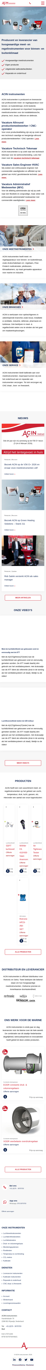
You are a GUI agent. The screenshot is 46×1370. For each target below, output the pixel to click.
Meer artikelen (23, 598)
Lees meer (30, 200)
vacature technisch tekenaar (26, 158)
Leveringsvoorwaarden (12, 1303)
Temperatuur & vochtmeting (13, 1254)
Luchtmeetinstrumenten (12, 1233)
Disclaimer (30, 1365)
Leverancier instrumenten (12, 1273)
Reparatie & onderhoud (12, 1280)
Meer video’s (23, 763)
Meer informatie (7, 871)
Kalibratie (6, 1261)
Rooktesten (7, 1250)
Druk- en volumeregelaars (13, 1244)
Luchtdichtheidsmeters (11, 1237)
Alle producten (23, 952)
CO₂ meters (7, 1257)
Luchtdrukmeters (9, 1240)
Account (6, 1296)
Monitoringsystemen (11, 1247)
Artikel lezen (9, 474)
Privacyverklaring (18, 1365)
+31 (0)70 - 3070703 (13, 1326)
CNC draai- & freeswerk (12, 1284)
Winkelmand (8, 1300)
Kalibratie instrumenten (12, 1277)
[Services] (23, 366)
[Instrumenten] (23, 251)
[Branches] (23, 309)
